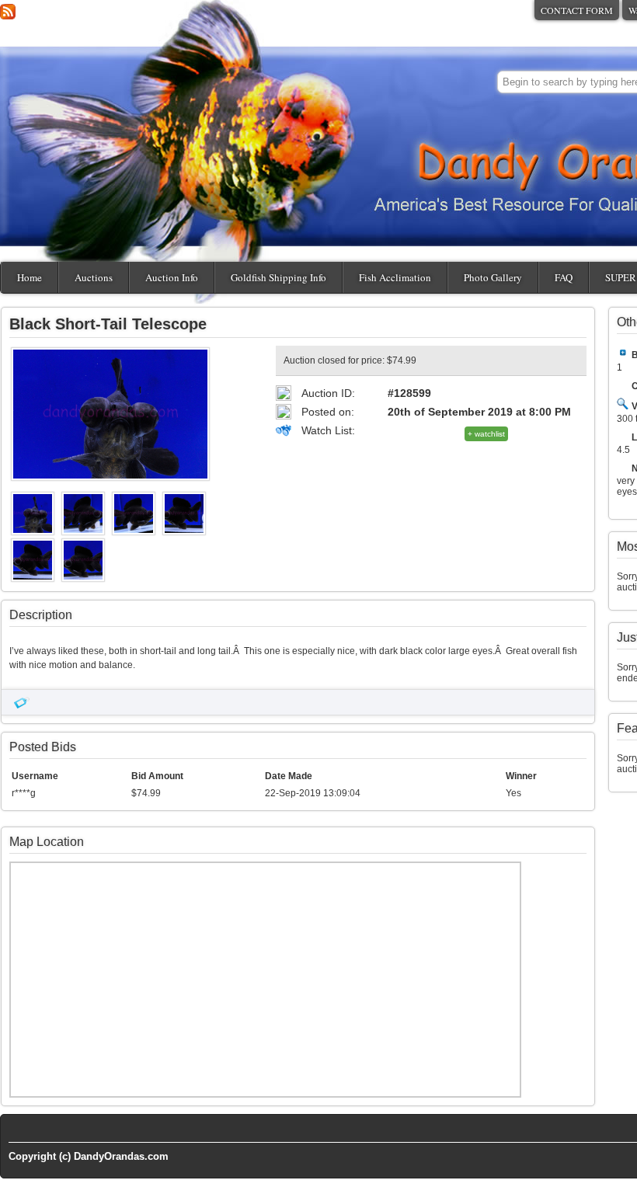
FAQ (564, 277)
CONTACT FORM (577, 10)
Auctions (94, 277)
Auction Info (171, 277)
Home (29, 277)
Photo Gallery (493, 277)
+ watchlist (486, 434)
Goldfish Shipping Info (278, 277)
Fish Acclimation (395, 277)
